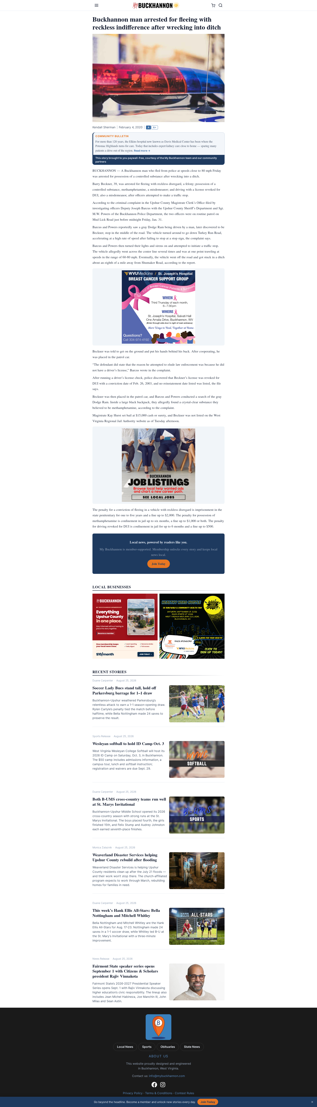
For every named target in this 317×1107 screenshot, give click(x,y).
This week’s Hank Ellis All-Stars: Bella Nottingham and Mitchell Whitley (126, 912)
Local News (125, 1047)
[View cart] (213, 5)
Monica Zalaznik (102, 847)
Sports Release (101, 736)
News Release (100, 958)
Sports (147, 1047)
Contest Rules (184, 1093)
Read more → (142, 150)
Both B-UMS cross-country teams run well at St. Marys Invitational (129, 801)
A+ (154, 127)
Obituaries (168, 1047)
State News (192, 1047)
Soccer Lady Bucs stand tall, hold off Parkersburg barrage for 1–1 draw (124, 690)
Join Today (208, 1102)
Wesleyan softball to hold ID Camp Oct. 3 (128, 743)
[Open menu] (96, 5)
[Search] (220, 5)
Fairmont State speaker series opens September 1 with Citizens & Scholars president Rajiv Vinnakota (125, 971)
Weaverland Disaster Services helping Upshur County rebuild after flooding (124, 857)
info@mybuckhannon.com (167, 1076)
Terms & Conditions (158, 1093)
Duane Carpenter (102, 680)
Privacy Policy (133, 1093)
